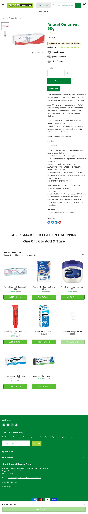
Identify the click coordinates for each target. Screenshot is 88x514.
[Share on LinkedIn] (56, 222)
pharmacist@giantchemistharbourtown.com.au (24, 478)
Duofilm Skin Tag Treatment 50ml (44, 288)
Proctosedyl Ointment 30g (44, 376)
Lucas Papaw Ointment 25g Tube (15, 333)
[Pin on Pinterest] (59, 222)
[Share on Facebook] (48, 222)
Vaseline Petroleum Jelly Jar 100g (72, 288)
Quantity (50, 68)
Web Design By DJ (9, 487)
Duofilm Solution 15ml (43, 332)
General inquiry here (9, 482)
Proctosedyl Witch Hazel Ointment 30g (15, 377)
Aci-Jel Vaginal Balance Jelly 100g (15, 288)
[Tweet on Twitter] (52, 222)
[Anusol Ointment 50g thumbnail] (5, 26)
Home (4, 18)
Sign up (36, 443)
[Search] (78, 5)
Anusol (52, 33)
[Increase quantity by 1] (67, 73)
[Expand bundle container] (84, 504)
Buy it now (53, 88)
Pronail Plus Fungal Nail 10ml (72, 332)
